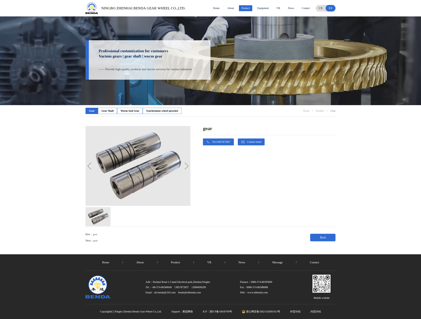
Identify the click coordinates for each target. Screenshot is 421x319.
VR (278, 8)
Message (277, 262)
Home (216, 8)
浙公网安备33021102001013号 (263, 311)
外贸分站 (295, 311)
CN (321, 8)
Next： (92, 240)
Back (323, 237)
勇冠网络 (187, 311)
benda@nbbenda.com (189, 292)
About (230, 8)
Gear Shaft (107, 110)
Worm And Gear (130, 110)
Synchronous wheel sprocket (162, 110)
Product (246, 8)
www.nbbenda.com (257, 292)
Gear (92, 110)
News (291, 8)
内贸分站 (315, 311)
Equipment (263, 8)
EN (330, 8)
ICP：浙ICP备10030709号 (217, 311)
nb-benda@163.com (164, 292)
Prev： (91, 234)
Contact (306, 8)
